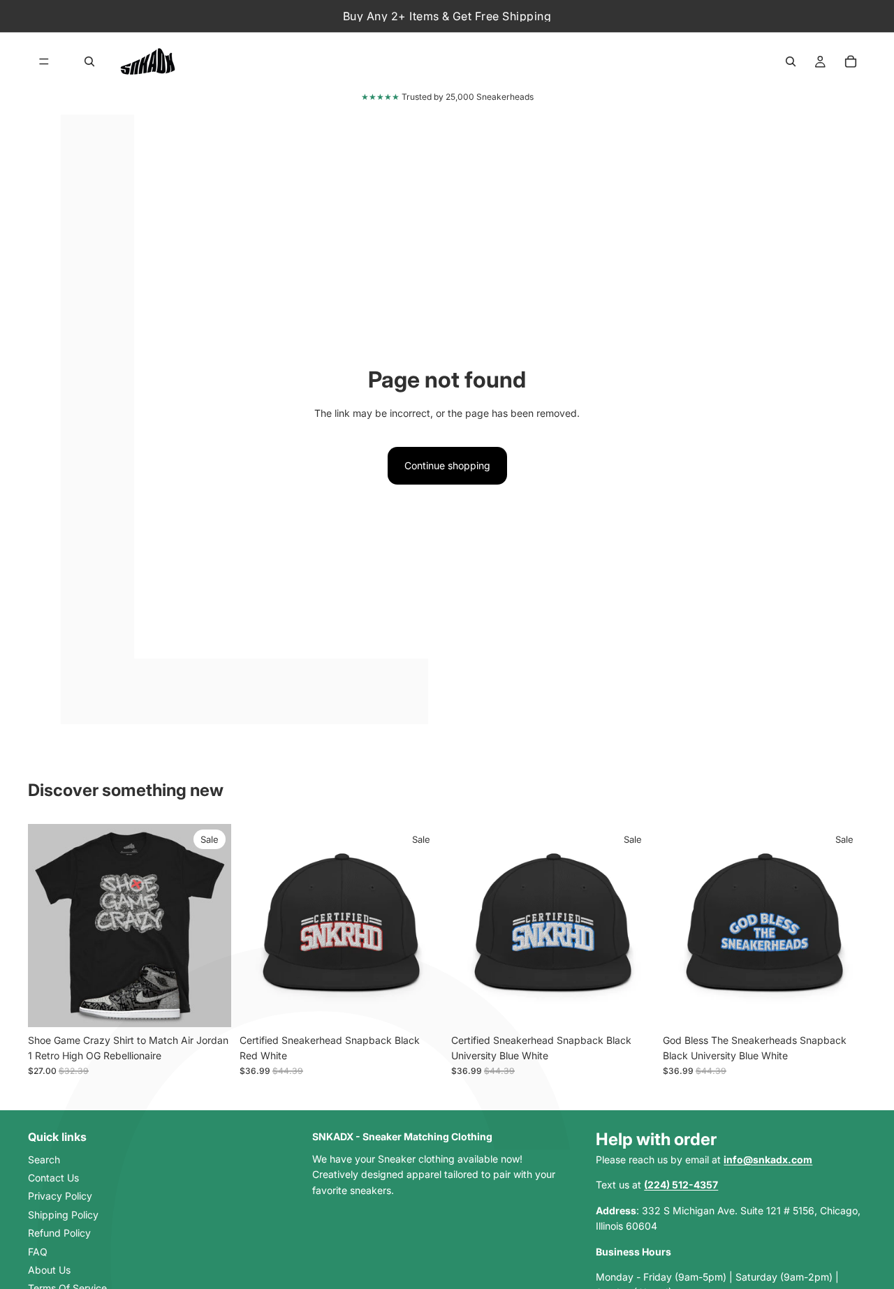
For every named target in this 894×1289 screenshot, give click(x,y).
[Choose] (209, 1005)
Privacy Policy (60, 1196)
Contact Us (53, 1178)
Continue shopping (447, 465)
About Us (49, 1270)
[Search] (89, 61)
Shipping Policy (63, 1215)
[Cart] (850, 61)
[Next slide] (210, 925)
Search (44, 1159)
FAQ (37, 1251)
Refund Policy (59, 1233)
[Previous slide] (49, 925)
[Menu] (44, 61)
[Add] (421, 1005)
